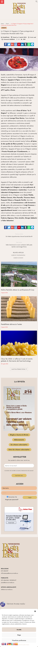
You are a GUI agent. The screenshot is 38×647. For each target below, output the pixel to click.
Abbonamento (19, 440)
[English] (3, 644)
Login (29, 497)
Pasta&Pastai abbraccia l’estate (11, 324)
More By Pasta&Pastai (18, 255)
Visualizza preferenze (19, 640)
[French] (6, 644)
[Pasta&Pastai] (19, 2)
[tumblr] (25, 44)
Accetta (19, 630)
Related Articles (18, 252)
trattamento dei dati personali (27, 470)
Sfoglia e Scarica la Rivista (19, 435)
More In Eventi (18, 258)
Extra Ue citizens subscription (19, 449)
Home (2, 23)
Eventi (7, 23)
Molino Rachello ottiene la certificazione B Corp (17, 290)
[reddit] (15, 44)
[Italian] (13, 644)
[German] (9, 644)
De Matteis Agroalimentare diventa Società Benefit (19, 235)
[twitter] (9, 44)
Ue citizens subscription (19, 445)
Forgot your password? (11, 499)
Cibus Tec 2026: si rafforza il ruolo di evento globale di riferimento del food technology (16, 360)
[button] (35, 611)
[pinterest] (19, 44)
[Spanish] (16, 644)
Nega (19, 635)
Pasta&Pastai (6, 37)
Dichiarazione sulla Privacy (22, 644)
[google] (12, 44)
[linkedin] (22, 44)
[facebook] (5, 44)
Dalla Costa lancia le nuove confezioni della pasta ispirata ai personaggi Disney (19, 244)
